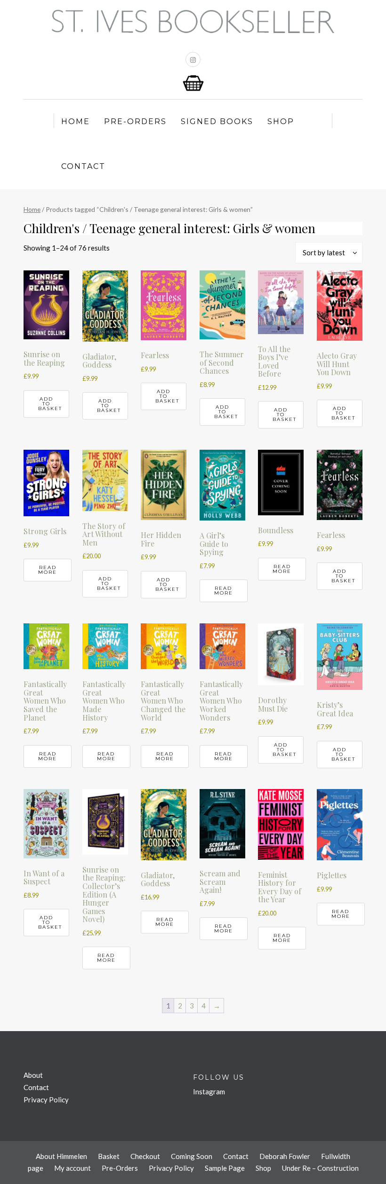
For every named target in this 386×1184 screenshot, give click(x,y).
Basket (109, 1156)
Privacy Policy (46, 1099)
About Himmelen (61, 1156)
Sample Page (225, 1168)
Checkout (145, 1156)
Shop (280, 121)
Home (75, 121)
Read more (47, 569)
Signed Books (217, 121)
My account (72, 1168)
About (33, 1075)
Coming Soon (191, 1156)
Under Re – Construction (320, 1168)
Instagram (209, 1091)
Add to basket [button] (50, 403)
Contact (83, 166)
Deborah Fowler (284, 1156)
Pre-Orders (135, 121)
